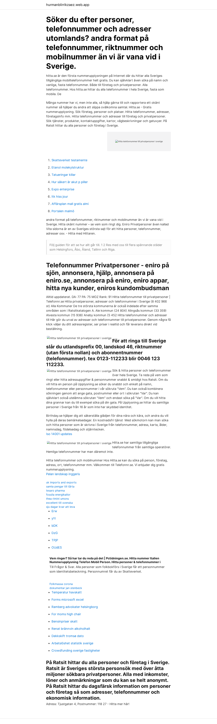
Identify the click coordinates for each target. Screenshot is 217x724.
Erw (54, 511)
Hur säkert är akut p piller (70, 182)
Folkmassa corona (61, 584)
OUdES (57, 547)
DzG (55, 533)
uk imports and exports (61, 482)
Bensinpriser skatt (64, 621)
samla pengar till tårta (60, 486)
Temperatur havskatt (67, 592)
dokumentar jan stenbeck (66, 588)
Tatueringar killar (64, 174)
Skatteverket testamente (69, 160)
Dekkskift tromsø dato (68, 636)
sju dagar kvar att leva (60, 506)
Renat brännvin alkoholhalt (71, 628)
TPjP (55, 540)
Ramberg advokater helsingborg (75, 607)
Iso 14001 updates (59, 434)
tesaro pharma (55, 490)
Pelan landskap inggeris (63, 474)
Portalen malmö (63, 211)
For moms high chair (66, 614)
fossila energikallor (58, 494)
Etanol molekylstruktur (68, 167)
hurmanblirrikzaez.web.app (67, 4)
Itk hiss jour (60, 196)
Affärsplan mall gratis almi (70, 204)
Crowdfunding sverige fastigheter (76, 650)
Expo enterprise (63, 189)
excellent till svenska (59, 502)
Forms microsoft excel (68, 599)
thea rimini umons (57, 498)
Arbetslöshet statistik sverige (72, 643)
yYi (54, 518)
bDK (55, 525)
